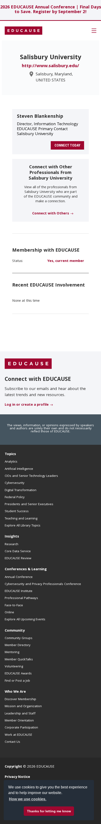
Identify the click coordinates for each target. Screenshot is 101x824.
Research (11, 544)
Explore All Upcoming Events (25, 619)
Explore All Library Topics (22, 525)
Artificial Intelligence (19, 469)
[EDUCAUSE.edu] (23, 30)
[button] (94, 31)
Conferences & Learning (26, 569)
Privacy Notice (17, 777)
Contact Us (12, 742)
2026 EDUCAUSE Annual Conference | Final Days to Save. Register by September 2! (50, 10)
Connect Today (67, 145)
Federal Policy (15, 497)
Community (15, 631)
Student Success (17, 511)
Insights (12, 537)
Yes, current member (65, 261)
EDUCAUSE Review (18, 558)
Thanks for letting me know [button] (49, 811)
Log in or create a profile (27, 405)
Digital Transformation (20, 490)
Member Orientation (19, 720)
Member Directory (18, 645)
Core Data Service (18, 551)
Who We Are (15, 692)
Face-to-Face (14, 605)
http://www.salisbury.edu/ (50, 66)
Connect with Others (50, 213)
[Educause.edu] (28, 364)
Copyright (13, 767)
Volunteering (14, 666)
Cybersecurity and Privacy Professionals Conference (43, 584)
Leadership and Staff (20, 713)
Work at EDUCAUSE (18, 735)
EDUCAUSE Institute (18, 591)
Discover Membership (20, 699)
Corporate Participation (21, 727)
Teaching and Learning (21, 518)
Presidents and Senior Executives (29, 504)
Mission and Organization (23, 706)
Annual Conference (19, 577)
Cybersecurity (14, 483)
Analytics (11, 461)
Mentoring (12, 652)
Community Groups (18, 638)
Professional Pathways (21, 598)
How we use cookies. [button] (27, 799)
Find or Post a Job (17, 681)
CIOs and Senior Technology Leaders (31, 476)
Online (9, 612)
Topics (10, 454)
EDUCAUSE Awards (18, 673)
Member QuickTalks (19, 659)
